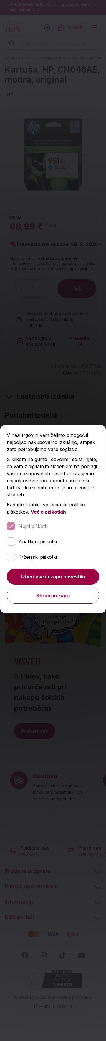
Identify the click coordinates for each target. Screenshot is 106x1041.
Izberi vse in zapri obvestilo (53, 577)
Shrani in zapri (53, 596)
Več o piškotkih (48, 512)
